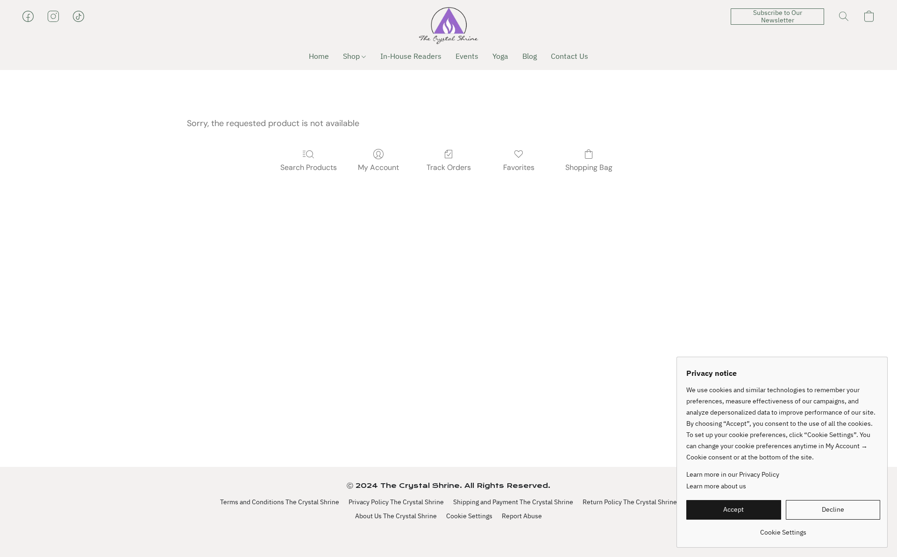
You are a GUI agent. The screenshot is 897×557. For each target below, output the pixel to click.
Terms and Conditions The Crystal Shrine (279, 502)
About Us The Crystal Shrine (396, 516)
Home (319, 56)
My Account (378, 167)
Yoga (500, 56)
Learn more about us (716, 486)
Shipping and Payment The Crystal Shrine (513, 502)
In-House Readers (410, 56)
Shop (352, 56)
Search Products (308, 167)
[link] (783, 529)
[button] (448, 25)
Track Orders (449, 167)
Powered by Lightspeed (448, 532)
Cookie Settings (469, 516)
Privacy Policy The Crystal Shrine (396, 502)
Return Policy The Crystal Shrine (630, 502)
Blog (529, 56)
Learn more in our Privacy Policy (732, 474)
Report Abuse (522, 516)
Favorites (518, 167)
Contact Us (569, 56)
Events (467, 56)
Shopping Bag (588, 167)
